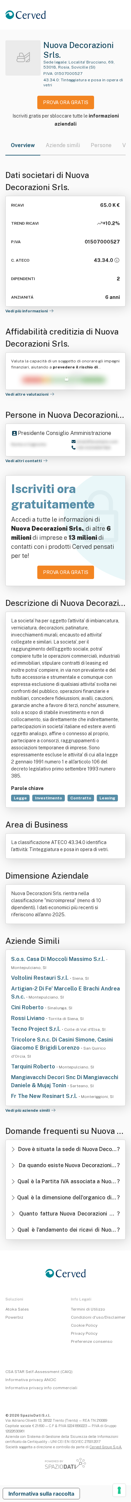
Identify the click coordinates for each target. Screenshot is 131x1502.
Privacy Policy (84, 1333)
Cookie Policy (84, 1325)
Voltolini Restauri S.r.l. (40, 978)
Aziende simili (63, 145)
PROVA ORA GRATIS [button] (65, 102)
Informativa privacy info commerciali (41, 1387)
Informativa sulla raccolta (41, 1493)
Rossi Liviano (28, 1018)
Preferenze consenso (92, 1341)
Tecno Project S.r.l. (36, 1029)
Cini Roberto (28, 1007)
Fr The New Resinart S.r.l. (45, 1096)
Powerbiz (14, 1317)
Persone (101, 145)
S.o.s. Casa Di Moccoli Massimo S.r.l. (58, 959)
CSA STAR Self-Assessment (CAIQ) (39, 1371)
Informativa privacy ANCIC (30, 1379)
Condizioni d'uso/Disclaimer (98, 1317)
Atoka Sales (17, 1309)
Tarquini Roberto (33, 1066)
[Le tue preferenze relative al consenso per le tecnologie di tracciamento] (119, 1490)
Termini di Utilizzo (88, 1309)
